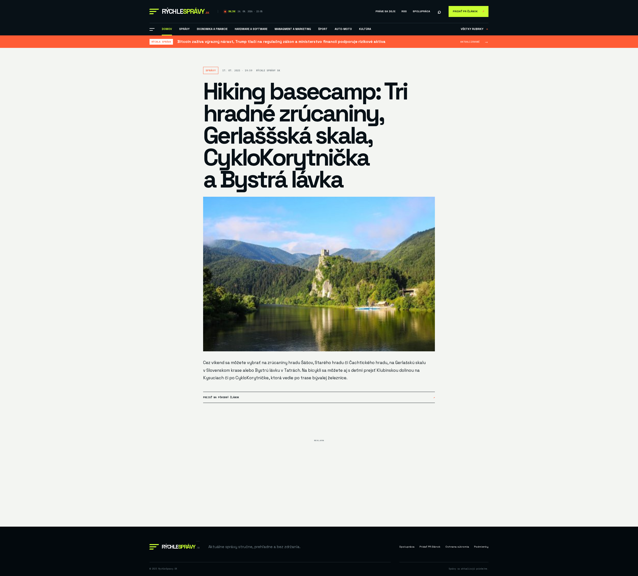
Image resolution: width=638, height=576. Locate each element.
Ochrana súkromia (457, 546)
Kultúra (365, 29)
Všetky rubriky (474, 29)
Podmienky (481, 546)
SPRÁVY (184, 29)
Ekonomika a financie (212, 29)
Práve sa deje (386, 11)
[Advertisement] (319, 479)
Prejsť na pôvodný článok (319, 397)
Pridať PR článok (468, 11)
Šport (322, 29)
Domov (167, 29)
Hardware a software (251, 29)
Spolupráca (421, 11)
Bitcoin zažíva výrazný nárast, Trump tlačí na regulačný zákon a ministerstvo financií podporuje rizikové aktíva (281, 41)
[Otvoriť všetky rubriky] (152, 29)
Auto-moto (343, 29)
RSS (404, 11)
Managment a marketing (293, 29)
